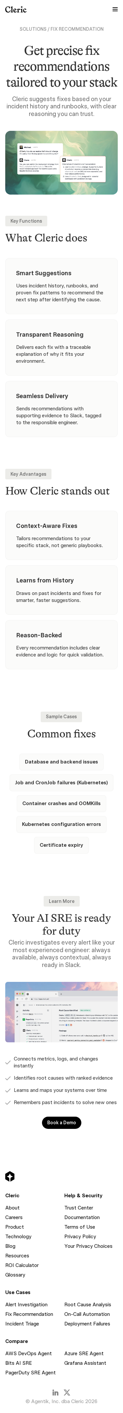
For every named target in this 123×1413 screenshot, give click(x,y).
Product (14, 1227)
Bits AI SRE (18, 1363)
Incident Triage (22, 1324)
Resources (17, 1256)
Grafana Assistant (85, 1363)
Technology (18, 1237)
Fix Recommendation (29, 1314)
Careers (14, 1217)
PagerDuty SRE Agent (30, 1373)
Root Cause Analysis (87, 1305)
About (12, 1208)
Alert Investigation (26, 1305)
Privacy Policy (80, 1237)
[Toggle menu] (115, 9)
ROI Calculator (22, 1265)
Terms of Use (79, 1227)
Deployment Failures (87, 1324)
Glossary (15, 1275)
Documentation (82, 1217)
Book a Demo (61, 1122)
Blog (10, 1246)
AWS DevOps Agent (28, 1354)
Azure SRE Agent (84, 1354)
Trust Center (78, 1208)
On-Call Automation (87, 1314)
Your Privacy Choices (88, 1246)
